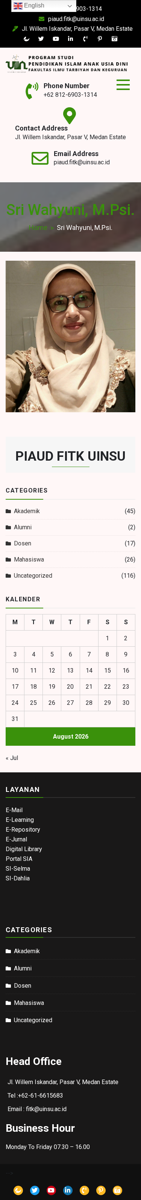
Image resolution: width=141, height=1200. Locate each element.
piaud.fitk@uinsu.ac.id (76, 19)
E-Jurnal (16, 839)
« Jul (12, 757)
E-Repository (23, 829)
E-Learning (20, 819)
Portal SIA (19, 858)
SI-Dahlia (18, 878)
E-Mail (14, 810)
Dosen (22, 543)
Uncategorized (33, 575)
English (33, 5)
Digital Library (24, 849)
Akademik (27, 511)
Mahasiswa (29, 559)
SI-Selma (18, 868)
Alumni (23, 527)
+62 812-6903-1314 (70, 94)
